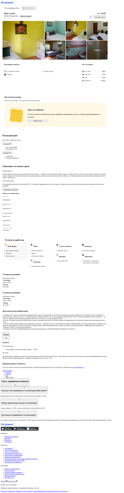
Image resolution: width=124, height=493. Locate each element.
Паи (7, 376)
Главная (8, 372)
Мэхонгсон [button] (10, 158)
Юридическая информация (13, 455)
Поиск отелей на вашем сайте (14, 474)
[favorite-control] (91, 17)
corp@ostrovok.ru (78, 367)
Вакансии (8, 440)
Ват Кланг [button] (9, 149)
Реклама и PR (9, 477)
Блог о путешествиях (12, 452)
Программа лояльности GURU (15, 460)
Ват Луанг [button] (9, 147)
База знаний (9, 448)
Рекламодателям (10, 476)
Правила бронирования (12, 457)
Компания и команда (11, 436)
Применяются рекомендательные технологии (53, 491)
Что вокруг (6, 144)
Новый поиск (29, 8)
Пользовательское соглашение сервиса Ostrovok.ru (21, 459)
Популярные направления (13, 453)
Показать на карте (25, 16)
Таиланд (8, 374)
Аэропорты (6, 153)
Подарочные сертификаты (13, 462)
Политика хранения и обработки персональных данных (19, 491)
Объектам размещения (12, 469)
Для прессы (8, 442)
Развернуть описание (11, 190)
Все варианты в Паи (12, 8)
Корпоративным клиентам (13, 472)
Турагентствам (9, 470)
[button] (23, 40)
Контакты (8, 438)
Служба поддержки (11, 450)
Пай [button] (7, 156)
